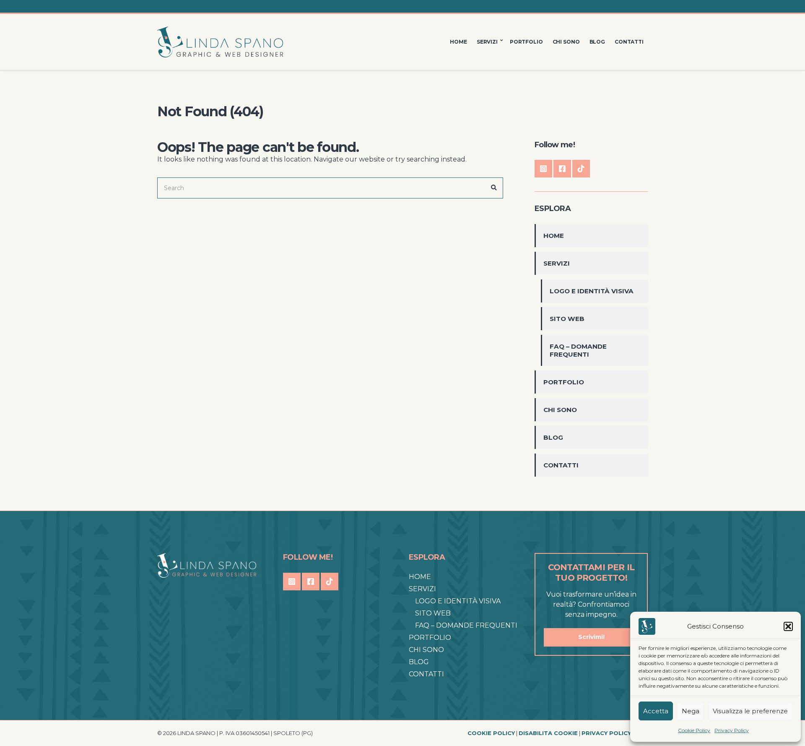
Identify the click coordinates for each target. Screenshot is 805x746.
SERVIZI (487, 42)
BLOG (597, 42)
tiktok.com (581, 168)
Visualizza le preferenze (750, 711)
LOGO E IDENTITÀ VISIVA (592, 291)
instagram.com (543, 168)
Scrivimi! (591, 637)
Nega (690, 711)
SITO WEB (567, 319)
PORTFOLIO (526, 42)
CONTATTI (629, 42)
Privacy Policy (731, 730)
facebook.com (562, 168)
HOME (458, 42)
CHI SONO (566, 42)
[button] (788, 626)
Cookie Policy (694, 730)
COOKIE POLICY (491, 733)
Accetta (655, 711)
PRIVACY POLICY (606, 733)
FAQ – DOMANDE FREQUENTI (578, 350)
